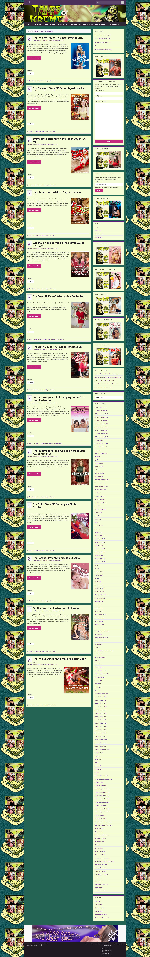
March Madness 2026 (100, 670)
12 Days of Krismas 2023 (101, 430)
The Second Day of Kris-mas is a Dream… (56, 557)
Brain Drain (32, 443)
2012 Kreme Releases (107, 955)
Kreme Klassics (99, 608)
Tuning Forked (98, 881)
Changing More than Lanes (102, 479)
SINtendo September (100, 785)
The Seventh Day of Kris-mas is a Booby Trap (59, 296)
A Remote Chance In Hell (101, 443)
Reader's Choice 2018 (100, 710)
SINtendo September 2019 (102, 792)
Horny (96, 565)
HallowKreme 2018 (100, 539)
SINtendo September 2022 (102, 802)
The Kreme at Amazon (101, 914)
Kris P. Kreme (37, 40)
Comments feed (99, 234)
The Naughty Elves (100, 851)
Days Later (97, 493)
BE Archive (97, 901)
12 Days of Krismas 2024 (101, 433)
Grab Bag (97, 522)
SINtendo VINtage (100, 815)
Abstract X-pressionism (101, 453)
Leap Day (97, 647)
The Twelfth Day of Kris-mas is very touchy (58, 37)
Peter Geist (98, 690)
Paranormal (98, 683)
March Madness (99, 667)
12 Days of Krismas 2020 (101, 420)
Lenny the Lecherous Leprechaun (104, 650)
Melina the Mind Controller (102, 673)
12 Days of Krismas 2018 (101, 414)
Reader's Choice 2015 (100, 700)
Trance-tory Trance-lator (101, 874)
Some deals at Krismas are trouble (109, 374)
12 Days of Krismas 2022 (101, 427)
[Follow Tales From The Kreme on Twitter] (29, 2)
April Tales (97, 460)
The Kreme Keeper (119, 944)
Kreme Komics (88, 24)
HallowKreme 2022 (100, 552)
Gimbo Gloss (98, 519)
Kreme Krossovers (100, 624)
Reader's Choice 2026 (100, 736)
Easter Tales (98, 506)
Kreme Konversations (100, 614)
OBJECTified (98, 680)
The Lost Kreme (99, 848)
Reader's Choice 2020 (100, 716)
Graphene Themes (37, 945)
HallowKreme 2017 (100, 535)
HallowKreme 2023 (100, 555)
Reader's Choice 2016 (100, 703)
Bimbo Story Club (99, 908)
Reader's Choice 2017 (100, 706)
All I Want (97, 456)
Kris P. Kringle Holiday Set (101, 637)
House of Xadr (98, 578)
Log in (96, 227)
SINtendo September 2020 (102, 795)
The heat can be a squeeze (102, 46)
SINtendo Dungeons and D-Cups (103, 779)
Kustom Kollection (100, 641)
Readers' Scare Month (101, 746)
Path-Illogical (98, 687)
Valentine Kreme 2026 (101, 891)
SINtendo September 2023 (102, 805)
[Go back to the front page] (75, 13)
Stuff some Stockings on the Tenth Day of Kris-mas (60, 140)
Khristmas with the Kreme (102, 595)
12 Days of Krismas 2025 (101, 437)
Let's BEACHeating (100, 657)
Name (99, 90)
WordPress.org (99, 237)
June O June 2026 (99, 591)
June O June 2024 (99, 585)
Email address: (99, 182)
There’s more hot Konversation (103, 49)
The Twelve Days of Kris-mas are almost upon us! (59, 660)
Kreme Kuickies (76, 24)
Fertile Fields (98, 516)
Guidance (97, 529)
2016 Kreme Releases (107, 948)
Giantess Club (98, 911)
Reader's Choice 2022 (100, 723)
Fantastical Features (100, 509)
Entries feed (98, 230)
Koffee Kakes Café (100, 598)
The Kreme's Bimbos (100, 838)
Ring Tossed (98, 756)
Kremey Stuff (98, 634)
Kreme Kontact (100, 24)
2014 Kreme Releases (107, 951)
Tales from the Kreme (47, 40)
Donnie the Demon (100, 499)
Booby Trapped (45, 299)
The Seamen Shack (100, 854)
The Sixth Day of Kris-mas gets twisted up (57, 346)
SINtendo (97, 772)
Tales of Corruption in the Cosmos (104, 825)
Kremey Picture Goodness (102, 631)
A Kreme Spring (99, 440)
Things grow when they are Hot (112, 377)
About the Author (50, 24)
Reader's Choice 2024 (100, 729)
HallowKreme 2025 (100, 562)
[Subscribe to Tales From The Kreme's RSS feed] (26, 2)
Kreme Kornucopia (100, 618)
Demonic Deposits (100, 496)
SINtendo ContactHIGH (101, 775)
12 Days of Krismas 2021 (101, 423)
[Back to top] (146, 953)
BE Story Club (98, 904)
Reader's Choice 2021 (100, 720)
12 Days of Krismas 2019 (101, 417)
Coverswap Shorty (100, 483)
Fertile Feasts (98, 512)
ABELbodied (98, 450)
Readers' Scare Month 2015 (102, 749)
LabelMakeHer (98, 644)
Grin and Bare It (99, 525)
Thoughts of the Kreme (101, 864)
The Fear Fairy (98, 831)
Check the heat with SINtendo (103, 42)
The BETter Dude (99, 828)
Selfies (96, 762)
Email (99, 96)
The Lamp (97, 845)
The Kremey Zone (99, 841)
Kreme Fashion (99, 601)
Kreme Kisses (98, 604)
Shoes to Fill (98, 766)
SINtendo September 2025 (102, 812)
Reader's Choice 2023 (100, 726)
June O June (98, 581)
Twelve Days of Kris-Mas (58, 40)
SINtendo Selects (99, 782)
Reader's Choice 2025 (100, 733)
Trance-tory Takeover (100, 871)
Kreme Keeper (36, 24)
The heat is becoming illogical (102, 35)
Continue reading (34, 57)
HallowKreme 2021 (100, 548)
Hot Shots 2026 (99, 575)
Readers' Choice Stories (101, 743)
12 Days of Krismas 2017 (101, 410)
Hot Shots (97, 568)
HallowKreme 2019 (100, 542)
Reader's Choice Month (101, 739)
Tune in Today (98, 877)
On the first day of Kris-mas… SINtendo (56, 608)
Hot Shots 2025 (99, 571)
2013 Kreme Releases (107, 953)
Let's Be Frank (98, 654)
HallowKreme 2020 (100, 545)
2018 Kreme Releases (107, 945)
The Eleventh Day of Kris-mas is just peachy (58, 88)
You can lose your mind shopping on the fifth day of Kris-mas (59, 399)
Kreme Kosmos (99, 621)
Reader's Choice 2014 (100, 697)
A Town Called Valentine (101, 446)
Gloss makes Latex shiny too (111, 383)
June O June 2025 (99, 588)
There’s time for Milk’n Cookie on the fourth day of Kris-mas (59, 452)
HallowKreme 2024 (100, 558)
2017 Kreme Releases (107, 947)
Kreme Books (62, 24)
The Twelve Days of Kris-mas (102, 858)
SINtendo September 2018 (102, 789)
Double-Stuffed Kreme (101, 502)
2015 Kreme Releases (107, 950)
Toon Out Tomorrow (100, 868)
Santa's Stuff (98, 759)
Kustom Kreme (114, 24)
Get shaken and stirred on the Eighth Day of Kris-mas (58, 244)
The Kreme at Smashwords (102, 917)
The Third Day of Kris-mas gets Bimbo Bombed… (55, 506)
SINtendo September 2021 (102, 799)
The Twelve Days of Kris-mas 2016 (104, 861)
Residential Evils (99, 752)
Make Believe (98, 664)
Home (27, 24)
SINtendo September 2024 (102, 808)
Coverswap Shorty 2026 (101, 486)
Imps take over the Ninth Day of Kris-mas (57, 192)
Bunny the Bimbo (99, 473)
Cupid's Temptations (100, 489)
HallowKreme (98, 532)
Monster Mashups (99, 677)
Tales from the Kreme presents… (103, 822)
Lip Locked (97, 660)
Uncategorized (99, 887)
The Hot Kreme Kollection (102, 835)
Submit (109, 141)
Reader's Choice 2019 (100, 713)
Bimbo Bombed (99, 463)
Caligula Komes (99, 476)
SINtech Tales (98, 769)
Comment (100, 101)
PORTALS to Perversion (101, 693)
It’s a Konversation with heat (102, 38)
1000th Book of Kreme (101, 407)
